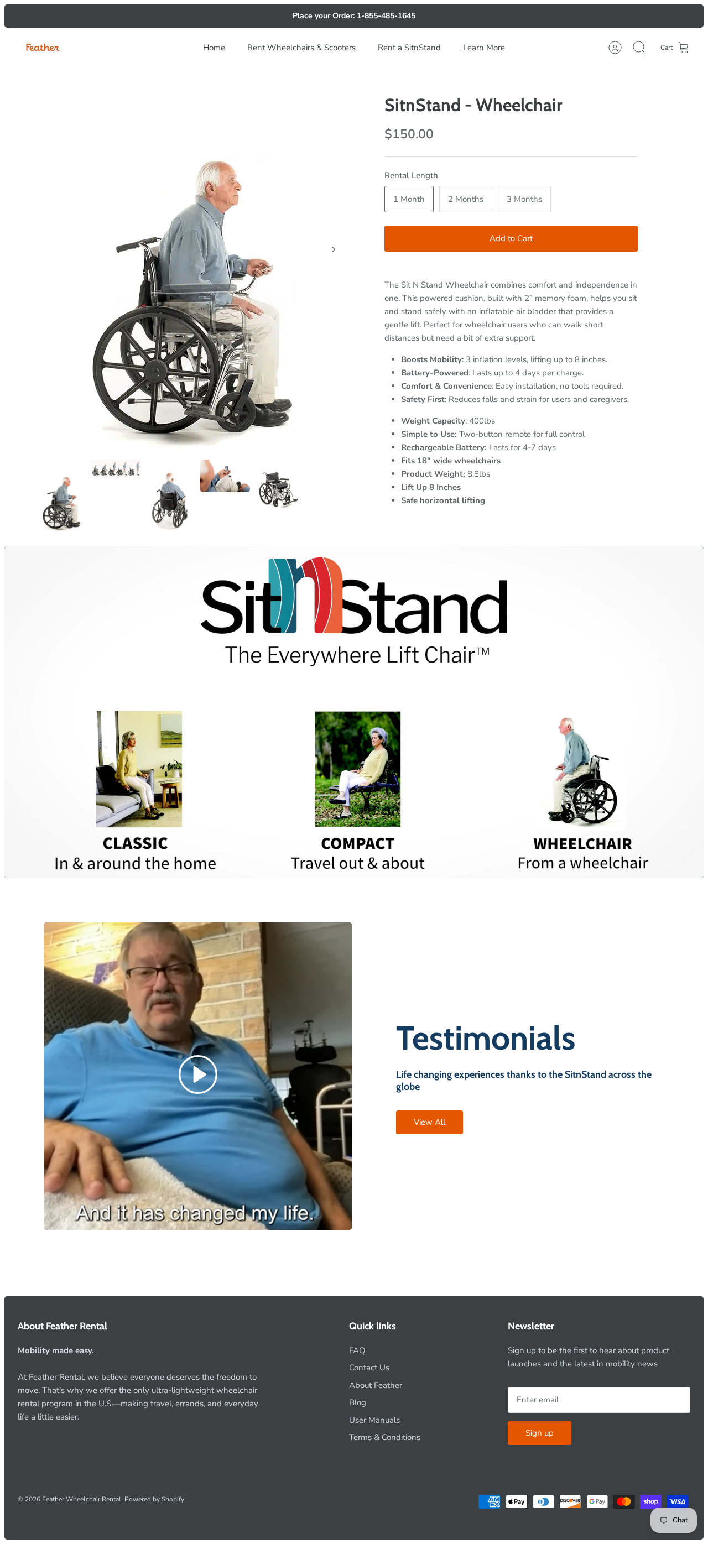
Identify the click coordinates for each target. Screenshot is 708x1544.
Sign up (539, 1432)
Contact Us (369, 1367)
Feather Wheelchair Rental (81, 1499)
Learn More (484, 47)
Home (214, 47)
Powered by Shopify (154, 1499)
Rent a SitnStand (409, 47)
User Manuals (374, 1420)
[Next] (333, 249)
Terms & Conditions (384, 1437)
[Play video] (198, 1076)
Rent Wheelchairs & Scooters (301, 47)
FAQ (357, 1350)
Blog (357, 1402)
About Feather (375, 1385)
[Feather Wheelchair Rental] (42, 48)
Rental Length (411, 175)
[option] (194, 261)
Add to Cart (511, 238)
